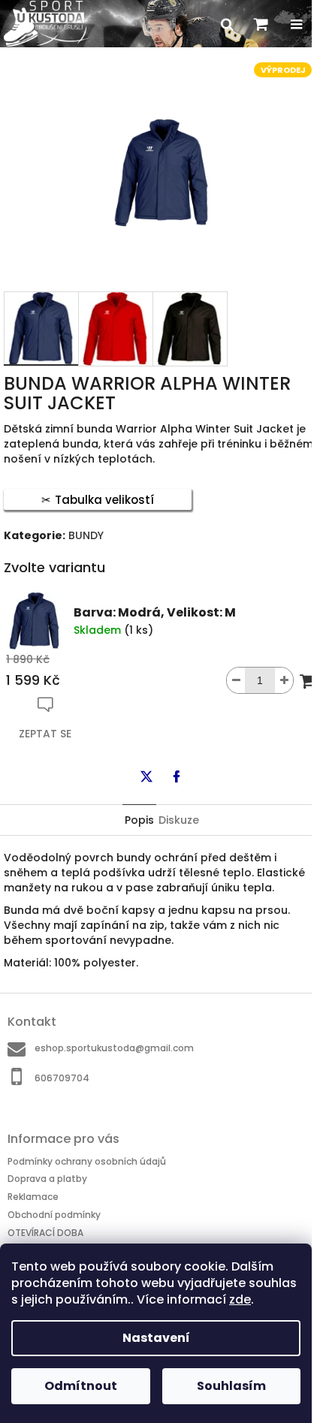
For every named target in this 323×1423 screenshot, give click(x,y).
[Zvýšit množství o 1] (284, 680)
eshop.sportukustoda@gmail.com (114, 1048)
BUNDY (86, 535)
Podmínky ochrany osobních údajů (87, 1161)
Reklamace (33, 1196)
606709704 (62, 1078)
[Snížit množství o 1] (236, 680)
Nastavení (156, 1337)
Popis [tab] (139, 820)
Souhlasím (231, 1385)
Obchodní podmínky (54, 1214)
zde (240, 1299)
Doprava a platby (47, 1178)
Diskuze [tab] (178, 820)
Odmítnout (80, 1385)
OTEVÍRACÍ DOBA (45, 1232)
